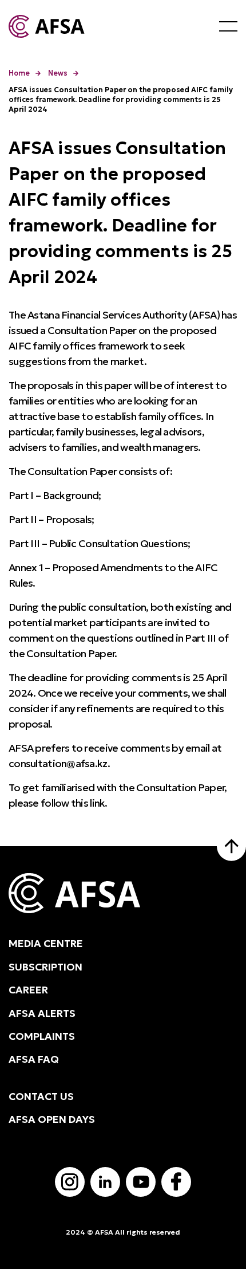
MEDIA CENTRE (46, 943)
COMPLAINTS (42, 1036)
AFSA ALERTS (42, 1013)
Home (19, 73)
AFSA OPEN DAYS (52, 1119)
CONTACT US (41, 1096)
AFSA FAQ (34, 1059)
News (58, 73)
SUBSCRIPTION (45, 967)
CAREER (28, 990)
